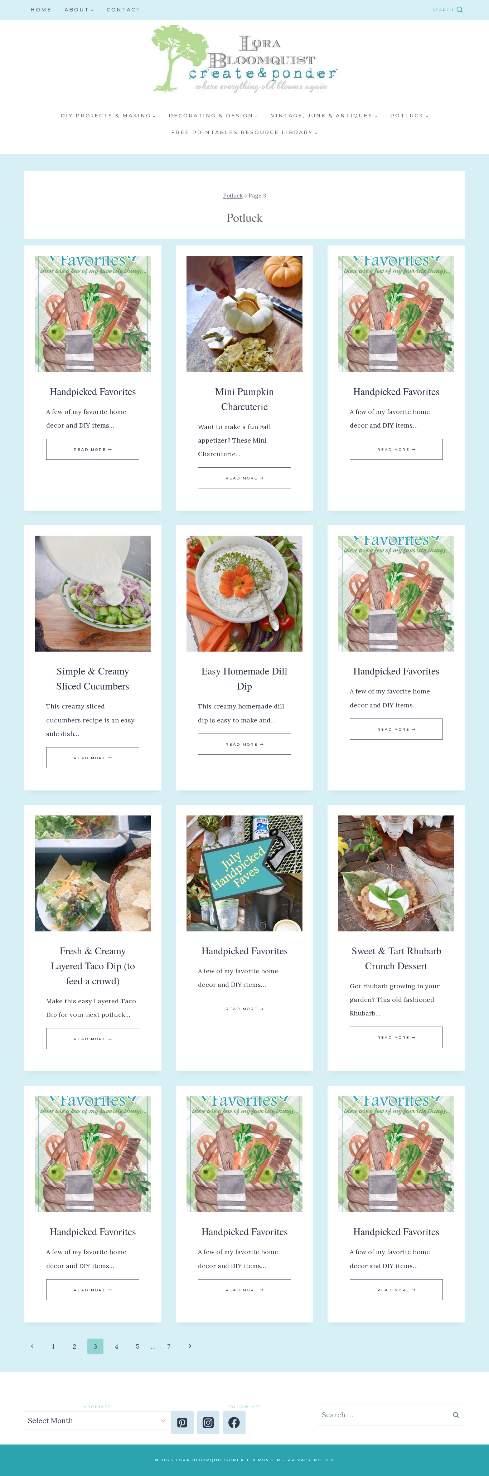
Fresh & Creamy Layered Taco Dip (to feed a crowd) (93, 965)
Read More (93, 449)
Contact (124, 9)
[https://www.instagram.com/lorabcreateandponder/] (208, 1422)
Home (41, 9)
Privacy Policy (310, 1460)
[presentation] (93, 314)
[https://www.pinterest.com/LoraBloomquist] (182, 1422)
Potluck (233, 195)
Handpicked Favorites (93, 391)
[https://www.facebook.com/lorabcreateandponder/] (234, 1422)
